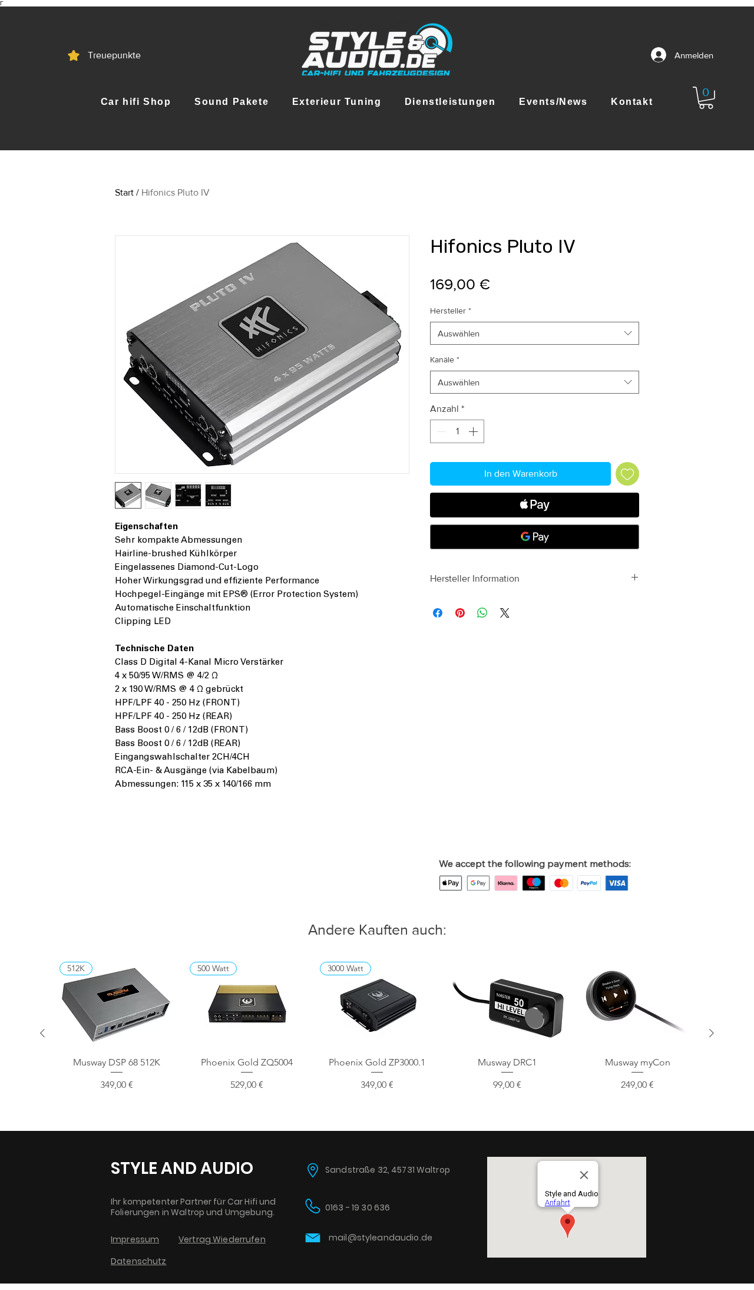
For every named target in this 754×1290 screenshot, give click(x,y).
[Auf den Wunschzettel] (627, 474)
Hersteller (450, 310)
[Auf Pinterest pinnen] (460, 613)
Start (124, 192)
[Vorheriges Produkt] (42, 1033)
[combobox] (534, 333)
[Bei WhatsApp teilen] (482, 613)
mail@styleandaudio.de (380, 1237)
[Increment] (474, 431)
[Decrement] (440, 431)
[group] (377, 1032)
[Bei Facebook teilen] (438, 613)
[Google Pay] (534, 536)
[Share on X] (505, 613)
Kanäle (444, 359)
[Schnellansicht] (507, 1004)
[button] (136, 102)
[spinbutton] (457, 431)
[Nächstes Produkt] (712, 1033)
